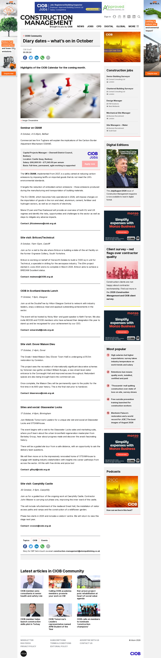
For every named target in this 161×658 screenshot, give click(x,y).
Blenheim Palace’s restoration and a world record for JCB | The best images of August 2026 (123, 418)
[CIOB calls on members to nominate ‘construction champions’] (88, 610)
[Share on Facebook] (25, 58)
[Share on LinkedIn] (37, 58)
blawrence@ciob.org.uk (42, 393)
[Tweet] (31, 58)
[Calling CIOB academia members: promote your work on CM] (60, 581)
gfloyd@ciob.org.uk (40, 469)
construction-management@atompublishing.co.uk (76, 551)
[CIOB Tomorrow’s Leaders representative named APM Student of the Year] (60, 610)
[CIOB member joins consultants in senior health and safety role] (32, 581)
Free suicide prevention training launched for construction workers (122, 402)
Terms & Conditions (60, 643)
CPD (98, 26)
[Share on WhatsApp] (42, 58)
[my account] (114, 16)
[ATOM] (50, 653)
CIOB (35, 540)
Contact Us (86, 643)
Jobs (90, 26)
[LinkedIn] (133, 16)
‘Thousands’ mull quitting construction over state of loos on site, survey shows (124, 388)
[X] (128, 16)
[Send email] (48, 58)
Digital (108, 26)
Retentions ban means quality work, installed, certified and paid (122, 375)
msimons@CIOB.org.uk (41, 276)
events (44, 540)
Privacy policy (28, 646)
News (80, 26)
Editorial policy (59, 646)
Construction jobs (120, 70)
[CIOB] (110, 653)
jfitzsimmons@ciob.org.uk (43, 223)
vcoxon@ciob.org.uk (40, 526)
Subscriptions (58, 640)
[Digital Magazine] (124, 16)
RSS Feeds (26, 643)
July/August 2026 (118, 191)
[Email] (119, 16)
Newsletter (27, 640)
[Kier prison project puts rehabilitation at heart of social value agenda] (88, 581)
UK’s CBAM (30, 173)
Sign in (107, 16)
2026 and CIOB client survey (121, 295)
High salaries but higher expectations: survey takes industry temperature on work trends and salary (124, 360)
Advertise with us (89, 640)
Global (121, 26)
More (132, 26)
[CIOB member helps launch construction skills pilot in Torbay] (32, 610)
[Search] (138, 16)
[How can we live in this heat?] (122, 492)
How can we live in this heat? (119, 510)
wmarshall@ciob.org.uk (42, 330)
